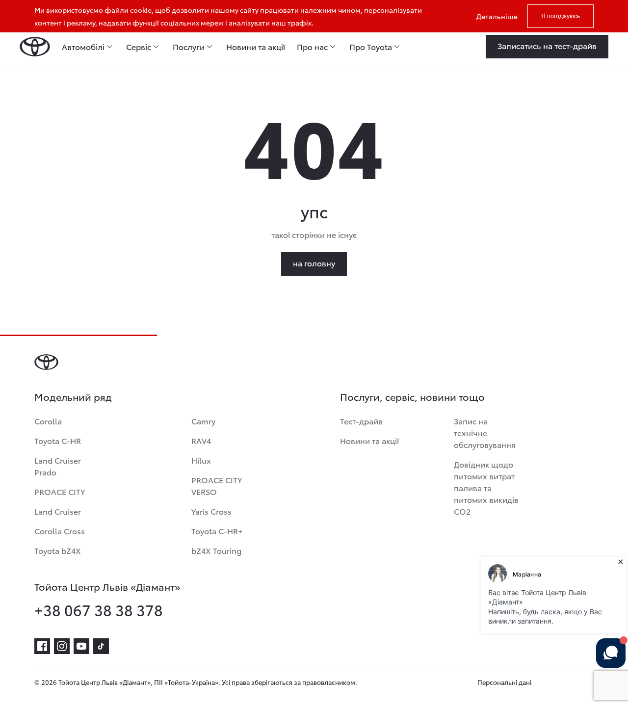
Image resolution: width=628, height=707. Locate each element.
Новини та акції (369, 440)
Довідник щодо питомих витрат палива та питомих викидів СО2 (486, 487)
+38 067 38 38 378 (98, 610)
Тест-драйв (361, 420)
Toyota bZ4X (57, 550)
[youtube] (81, 646)
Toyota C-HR (57, 440)
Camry (203, 420)
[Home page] (35, 46)
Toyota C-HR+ (216, 530)
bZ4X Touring (216, 550)
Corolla (48, 420)
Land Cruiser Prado (57, 465)
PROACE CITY (59, 491)
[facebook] (42, 646)
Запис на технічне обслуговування (485, 432)
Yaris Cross (211, 511)
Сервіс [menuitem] (138, 46)
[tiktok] (101, 646)
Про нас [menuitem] (312, 46)
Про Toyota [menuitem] (370, 46)
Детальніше (497, 16)
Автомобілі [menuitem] (83, 46)
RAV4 (201, 440)
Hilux (201, 460)
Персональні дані (504, 682)
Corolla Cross (59, 530)
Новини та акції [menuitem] (255, 46)
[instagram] (62, 646)
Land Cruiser (57, 511)
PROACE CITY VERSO (216, 485)
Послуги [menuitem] (189, 46)
